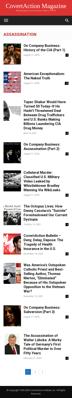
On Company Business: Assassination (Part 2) (42, 146)
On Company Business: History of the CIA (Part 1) (44, 48)
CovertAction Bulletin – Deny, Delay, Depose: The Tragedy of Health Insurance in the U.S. (43, 242)
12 (67, 83)
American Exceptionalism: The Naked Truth (44, 76)
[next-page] (42, 372)
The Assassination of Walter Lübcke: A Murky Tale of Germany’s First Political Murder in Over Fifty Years (43, 344)
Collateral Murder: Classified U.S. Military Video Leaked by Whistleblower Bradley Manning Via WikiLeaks (42, 181)
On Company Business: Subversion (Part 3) (42, 309)
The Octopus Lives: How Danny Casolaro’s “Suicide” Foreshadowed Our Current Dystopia (45, 212)
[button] (6, 20)
